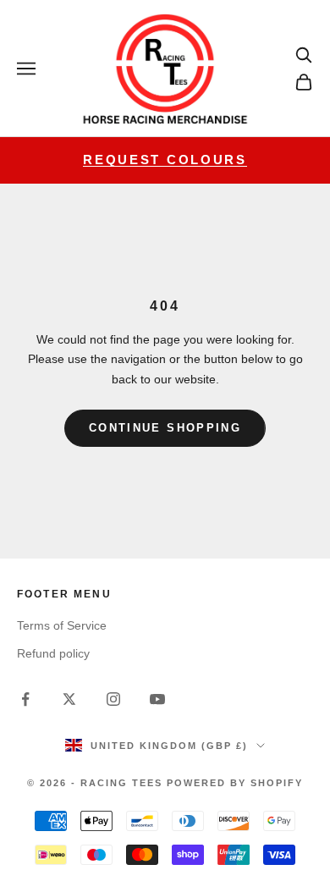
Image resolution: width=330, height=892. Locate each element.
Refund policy (53, 653)
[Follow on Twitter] (69, 699)
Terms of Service (62, 625)
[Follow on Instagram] (113, 699)
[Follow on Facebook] (25, 699)
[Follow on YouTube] (157, 699)
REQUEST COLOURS (165, 159)
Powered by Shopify (235, 783)
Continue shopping (165, 427)
